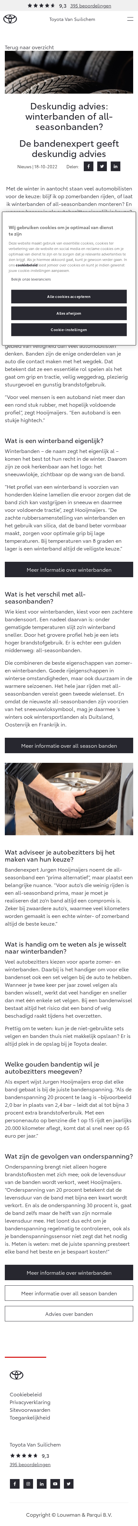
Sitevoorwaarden (30, 1409)
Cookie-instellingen (69, 329)
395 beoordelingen (90, 5)
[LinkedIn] (115, 166)
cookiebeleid (27, 264)
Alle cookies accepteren (69, 296)
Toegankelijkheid (30, 1417)
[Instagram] (28, 1484)
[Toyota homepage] (10, 19)
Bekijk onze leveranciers (31, 279)
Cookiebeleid (26, 1394)
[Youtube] (55, 1484)
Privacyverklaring (30, 1401)
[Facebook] (88, 166)
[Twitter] (102, 166)
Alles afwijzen (69, 313)
